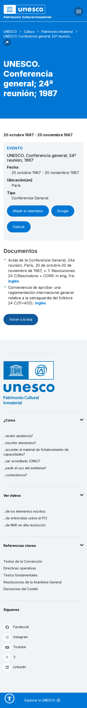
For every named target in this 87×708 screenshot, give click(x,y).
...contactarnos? (15, 475)
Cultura (29, 32)
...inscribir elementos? (19, 443)
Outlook (19, 227)
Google (62, 211)
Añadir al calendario (28, 211)
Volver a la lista (20, 319)
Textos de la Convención (22, 561)
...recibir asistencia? (18, 436)
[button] (7, 44)
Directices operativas (19, 568)
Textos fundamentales (20, 575)
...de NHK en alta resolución (24, 525)
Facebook (21, 627)
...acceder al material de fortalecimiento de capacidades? (36, 452)
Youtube (19, 647)
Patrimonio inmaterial (57, 32)
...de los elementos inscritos (24, 511)
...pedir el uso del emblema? (24, 468)
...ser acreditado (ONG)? (21, 461)
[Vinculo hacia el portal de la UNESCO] (29, 9)
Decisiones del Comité (20, 589)
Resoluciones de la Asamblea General (32, 582)
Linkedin (19, 667)
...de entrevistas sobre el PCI (25, 518)
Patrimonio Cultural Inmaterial (27, 17)
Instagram (20, 637)
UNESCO (10, 32)
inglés (13, 281)
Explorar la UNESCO (40, 700)
